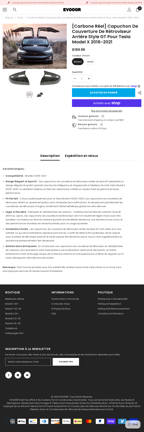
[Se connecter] (129, 10)
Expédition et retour (81, 156)
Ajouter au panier (103, 92)
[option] (35, 56)
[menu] (5, 10)
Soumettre (66, 361)
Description (50, 156)
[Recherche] (15, 10)
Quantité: (77, 72)
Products (20, 17)
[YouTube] (27, 375)
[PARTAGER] (138, 93)
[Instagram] (18, 375)
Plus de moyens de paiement (106, 110)
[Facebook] (8, 375)
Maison (9, 17)
